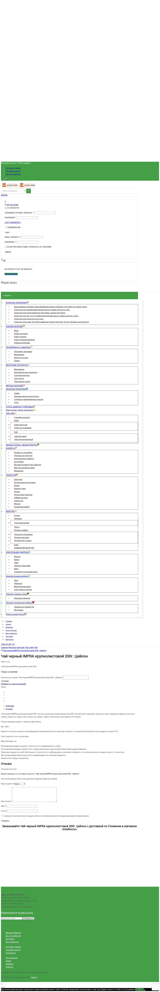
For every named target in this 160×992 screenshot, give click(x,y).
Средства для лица (42, 310)
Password (10, 217)
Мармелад (18, 471)
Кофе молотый (20, 425)
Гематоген (18, 501)
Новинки (9, 627)
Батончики (19, 462)
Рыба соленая (20, 337)
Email (4, 811)
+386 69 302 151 (8, 644)
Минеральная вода (22, 586)
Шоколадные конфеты (24, 459)
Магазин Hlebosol (13, 933)
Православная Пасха (15, 614)
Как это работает (13, 174)
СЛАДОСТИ (11, 475)
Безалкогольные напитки (17, 576)
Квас (16, 580)
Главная (9, 621)
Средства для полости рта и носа (28, 319)
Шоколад (18, 479)
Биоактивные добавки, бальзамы (50, 307)
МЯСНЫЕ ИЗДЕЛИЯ (14, 386)
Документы (11, 953)
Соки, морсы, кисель (23, 590)
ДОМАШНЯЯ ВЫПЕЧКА (24, 548)
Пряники (18, 518)
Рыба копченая (21, 334)
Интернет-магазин (16, 647)
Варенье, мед (20, 489)
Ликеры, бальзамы (22, 566)
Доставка (9, 636)
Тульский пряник (21, 523)
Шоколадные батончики (24, 482)
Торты (16, 527)
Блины (17, 361)
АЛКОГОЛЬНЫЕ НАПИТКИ (17, 552)
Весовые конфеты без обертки (27, 465)
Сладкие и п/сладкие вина (25, 572)
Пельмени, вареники (23, 351)
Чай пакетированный (23, 439)
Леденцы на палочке (23, 456)
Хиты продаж (11, 630)
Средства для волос (39, 313)
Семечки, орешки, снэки (16, 594)
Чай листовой (20, 436)
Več (141, 989)
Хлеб (16, 545)
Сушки (17, 515)
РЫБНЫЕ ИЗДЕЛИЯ (14, 326)
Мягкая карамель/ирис (24, 468)
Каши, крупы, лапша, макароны (19, 410)
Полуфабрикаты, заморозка (18, 347)
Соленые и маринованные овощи (28, 399)
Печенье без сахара (22, 540)
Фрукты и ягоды (21, 358)
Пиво (16, 563)
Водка (16, 560)
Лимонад (18, 583)
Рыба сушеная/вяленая (24, 340)
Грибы (17, 393)
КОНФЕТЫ (10, 448)
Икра (16, 331)
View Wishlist (11, 274)
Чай (15, 432)
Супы (16, 402)
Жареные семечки (22, 598)
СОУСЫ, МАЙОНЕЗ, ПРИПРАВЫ (19, 407)
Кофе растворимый (22, 428)
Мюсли (17, 504)
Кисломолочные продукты (25, 372)
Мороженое (19, 355)
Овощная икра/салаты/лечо (26, 396)
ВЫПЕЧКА (10, 511)
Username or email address (19, 213)
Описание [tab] (10, 706)
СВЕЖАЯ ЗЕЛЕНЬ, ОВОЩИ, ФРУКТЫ (21, 445)
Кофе (16, 420)
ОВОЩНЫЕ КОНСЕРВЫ (16, 389)
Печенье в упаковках (23, 534)
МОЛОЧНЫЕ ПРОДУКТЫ (16, 365)
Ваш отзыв (6, 801)
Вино (16, 569)
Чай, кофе (10, 413)
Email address (12, 237)
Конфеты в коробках (23, 452)
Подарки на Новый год (24, 607)
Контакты (9, 639)
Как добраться (11, 633)
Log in (7, 232)
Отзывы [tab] (9, 709)
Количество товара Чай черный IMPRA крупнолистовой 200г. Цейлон (31, 677)
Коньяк (17, 557)
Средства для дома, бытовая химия (51, 322)
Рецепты (9, 967)
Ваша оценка (7, 784)
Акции (8, 624)
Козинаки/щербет (22, 507)
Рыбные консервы (22, 343)
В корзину (5, 681)
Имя (3, 806)
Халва (16, 485)
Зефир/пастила (21, 498)
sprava (34, 977)
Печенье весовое (21, 537)
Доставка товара (13, 168)
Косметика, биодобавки (16, 302)
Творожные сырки (22, 381)
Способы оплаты (13, 171)
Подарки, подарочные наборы (19, 603)
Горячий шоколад (22, 417)
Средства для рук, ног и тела (46, 316)
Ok (137, 989)
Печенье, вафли (21, 530)
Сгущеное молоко (22, 375)
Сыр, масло (19, 378)
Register (8, 252)
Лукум (17, 492)
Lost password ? (13, 222)
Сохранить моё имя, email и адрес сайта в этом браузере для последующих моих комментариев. (46, 816)
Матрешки (18, 610)
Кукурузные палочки (23, 495)
